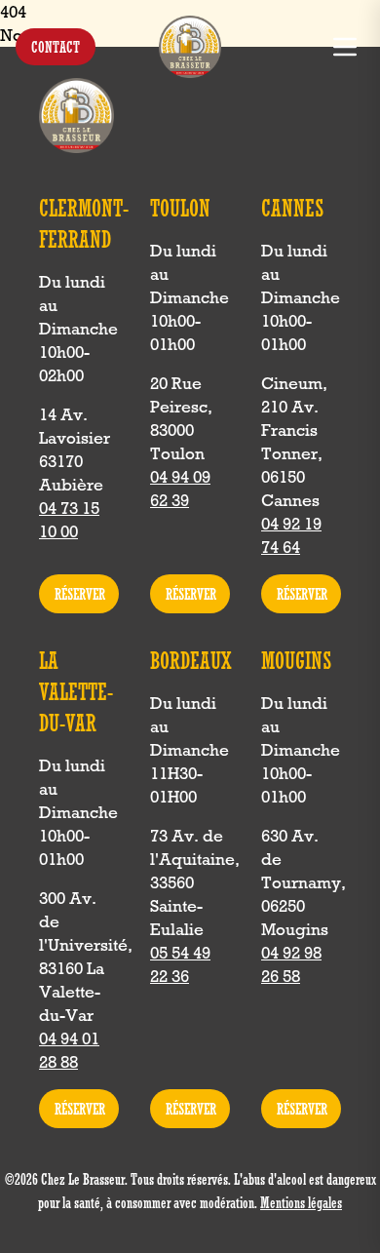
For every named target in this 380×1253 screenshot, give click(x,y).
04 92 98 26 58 (291, 964)
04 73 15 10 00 (69, 519)
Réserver (80, 594)
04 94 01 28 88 (69, 1050)
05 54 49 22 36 (180, 964)
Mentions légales (301, 1202)
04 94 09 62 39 (180, 488)
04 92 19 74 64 (291, 535)
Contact (55, 47)
